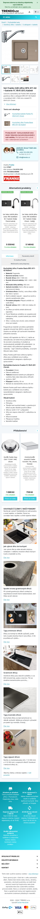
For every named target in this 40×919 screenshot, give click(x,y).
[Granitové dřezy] (20, 657)
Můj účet (5, 864)
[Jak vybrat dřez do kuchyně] (20, 531)
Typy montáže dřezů (12, 715)
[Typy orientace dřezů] (20, 615)
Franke (11, 165)
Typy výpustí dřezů (12, 757)
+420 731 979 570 (25, 152)
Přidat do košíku (10, 499)
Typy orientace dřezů (13, 630)
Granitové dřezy (10, 673)
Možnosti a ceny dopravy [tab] (20, 264)
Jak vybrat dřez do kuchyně (15, 546)
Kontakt (5, 868)
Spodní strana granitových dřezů (17, 588)
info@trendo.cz (24, 157)
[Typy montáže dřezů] (20, 699)
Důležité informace (10, 860)
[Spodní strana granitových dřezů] (20, 573)
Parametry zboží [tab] (28, 256)
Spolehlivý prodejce (10, 856)
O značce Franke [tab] (20, 260)
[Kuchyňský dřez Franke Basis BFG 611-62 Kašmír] (7, 123)
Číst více (6, 558)
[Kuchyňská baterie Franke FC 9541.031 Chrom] (7, 115)
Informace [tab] (9, 256)
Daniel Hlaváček (22, 902)
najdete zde (26, 7)
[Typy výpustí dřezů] (20, 742)
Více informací (11, 104)
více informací (33, 874)
